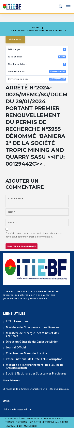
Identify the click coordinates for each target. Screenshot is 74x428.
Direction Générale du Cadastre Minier (32, 342)
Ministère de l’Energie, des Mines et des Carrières (32, 335)
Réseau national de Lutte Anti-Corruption (34, 359)
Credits (33, 426)
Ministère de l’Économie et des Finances (32, 327)
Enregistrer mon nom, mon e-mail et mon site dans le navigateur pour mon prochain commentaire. (34, 235)
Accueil (35, 27)
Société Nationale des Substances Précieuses (36, 373)
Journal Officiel (16, 347)
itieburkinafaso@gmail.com (17, 409)
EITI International (17, 321)
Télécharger (15, 39)
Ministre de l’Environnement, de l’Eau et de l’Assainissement (34, 366)
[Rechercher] (60, 6)
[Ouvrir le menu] (68, 6)
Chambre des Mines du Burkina (26, 353)
